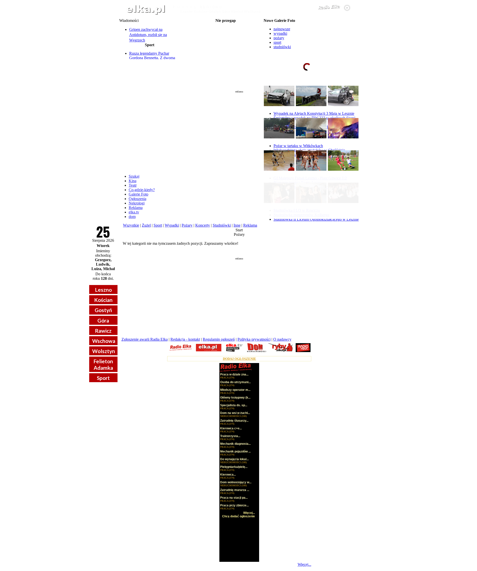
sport (277, 42)
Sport (103, 378)
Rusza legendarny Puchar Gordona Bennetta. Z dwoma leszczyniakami (152, 57)
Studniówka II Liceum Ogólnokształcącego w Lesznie (316, 219)
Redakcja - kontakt (185, 339)
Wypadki (172, 225)
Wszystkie (131, 225)
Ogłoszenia (137, 199)
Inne (237, 225)
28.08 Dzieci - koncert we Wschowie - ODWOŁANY (225, 44)
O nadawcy (282, 339)
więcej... (345, 85)
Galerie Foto (138, 194)
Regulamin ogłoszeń (219, 339)
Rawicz (103, 330)
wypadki (280, 33)
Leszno (103, 289)
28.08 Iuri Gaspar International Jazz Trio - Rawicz (225, 48)
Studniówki (222, 225)
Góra (103, 320)
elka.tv (134, 212)
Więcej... (304, 564)
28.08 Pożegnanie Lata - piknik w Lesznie (225, 33)
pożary (279, 38)
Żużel (146, 225)
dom (132, 216)
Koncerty (202, 225)
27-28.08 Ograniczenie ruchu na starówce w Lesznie (225, 29)
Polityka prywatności (254, 339)
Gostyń (103, 310)
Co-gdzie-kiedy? (142, 190)
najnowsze (282, 29)
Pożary (187, 225)
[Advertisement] (239, 130)
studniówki (282, 47)
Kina (132, 181)
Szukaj (134, 176)
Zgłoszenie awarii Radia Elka (144, 339)
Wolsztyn (103, 351)
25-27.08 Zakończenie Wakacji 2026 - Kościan (225, 25)
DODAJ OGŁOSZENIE (239, 359)
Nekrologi (137, 203)
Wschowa (103, 341)
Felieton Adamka (103, 364)
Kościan (103, 300)
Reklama (136, 207)
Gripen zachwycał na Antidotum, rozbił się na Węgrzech (148, 34)
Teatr (133, 185)
